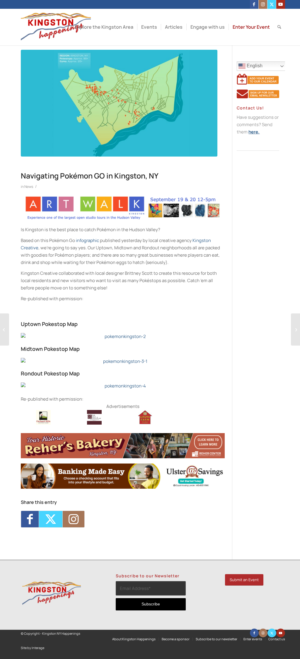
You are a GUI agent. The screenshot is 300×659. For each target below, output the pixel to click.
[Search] (279, 27)
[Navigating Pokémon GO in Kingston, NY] (119, 103)
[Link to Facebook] (254, 4)
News (28, 186)
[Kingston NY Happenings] (56, 27)
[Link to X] (271, 4)
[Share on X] (50, 519)
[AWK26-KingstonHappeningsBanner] (123, 218)
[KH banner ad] (123, 457)
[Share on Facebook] (30, 519)
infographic (87, 240)
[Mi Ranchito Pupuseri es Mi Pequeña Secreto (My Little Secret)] (295, 329)
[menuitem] (104, 27)
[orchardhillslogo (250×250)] (43, 423)
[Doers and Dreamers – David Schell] (4, 329)
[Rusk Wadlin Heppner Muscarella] (94, 423)
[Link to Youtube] (280, 4)
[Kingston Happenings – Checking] (123, 487)
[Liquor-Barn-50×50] (145, 423)
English (254, 65)
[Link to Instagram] (263, 4)
